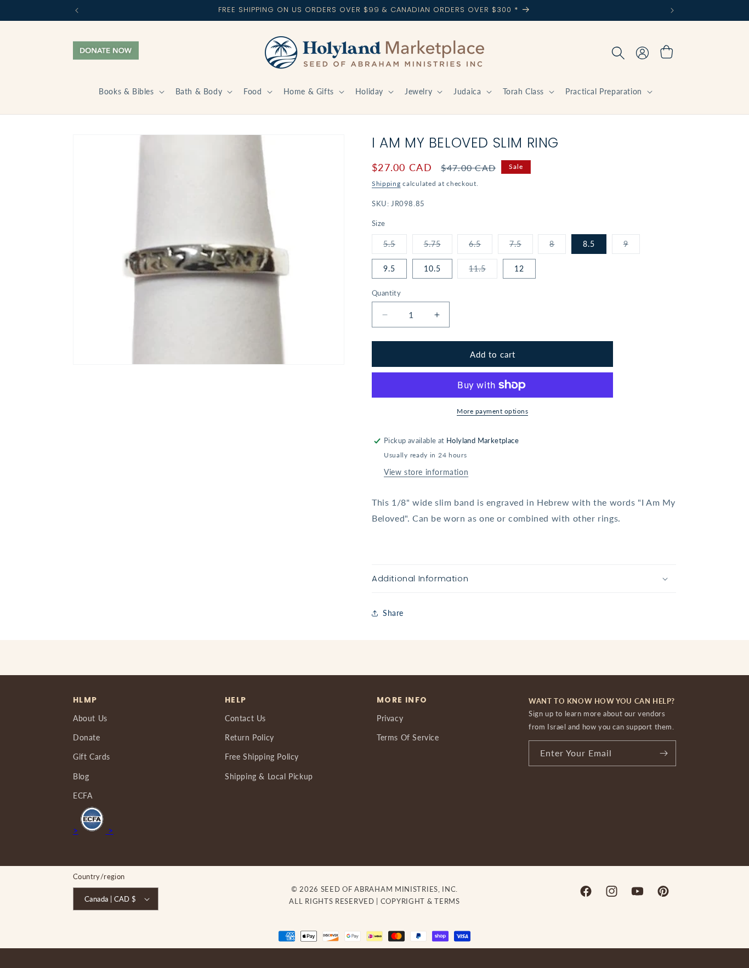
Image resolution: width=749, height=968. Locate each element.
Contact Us (245, 718)
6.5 (480, 246)
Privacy (390, 718)
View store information (426, 472)
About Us (90, 718)
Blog (81, 776)
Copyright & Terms (420, 901)
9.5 (389, 268)
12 (519, 268)
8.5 (589, 243)
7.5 (521, 246)
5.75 (438, 246)
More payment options (492, 411)
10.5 (432, 268)
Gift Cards (91, 756)
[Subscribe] (663, 753)
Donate (86, 737)
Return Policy (249, 737)
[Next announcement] (672, 10)
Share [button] (393, 613)
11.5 (483, 271)
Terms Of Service (408, 737)
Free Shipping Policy (262, 756)
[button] (130, 91)
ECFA (82, 795)
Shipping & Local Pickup (269, 776)
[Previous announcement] (77, 10)
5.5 (395, 246)
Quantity (386, 292)
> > (93, 830)
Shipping (386, 183)
